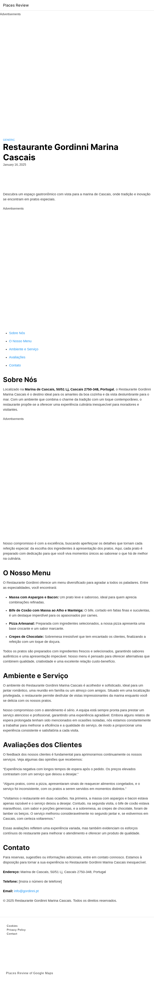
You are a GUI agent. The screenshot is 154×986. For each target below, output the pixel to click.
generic (9, 139)
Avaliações (17, 357)
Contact (12, 933)
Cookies (12, 925)
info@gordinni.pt (26, 891)
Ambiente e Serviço (23, 349)
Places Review (16, 5)
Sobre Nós (17, 333)
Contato (15, 365)
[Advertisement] (77, 73)
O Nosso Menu (20, 341)
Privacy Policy (16, 929)
